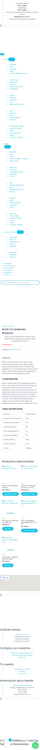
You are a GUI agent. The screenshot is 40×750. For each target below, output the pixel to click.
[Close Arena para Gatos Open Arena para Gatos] (20, 232)
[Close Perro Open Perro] (11, 59)
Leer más (7, 529)
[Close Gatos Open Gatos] (7, 147)
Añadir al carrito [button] (10, 494)
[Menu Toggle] (2, 54)
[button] (35, 745)
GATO (13, 326)
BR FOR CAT (6, 326)
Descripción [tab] (6, 358)
